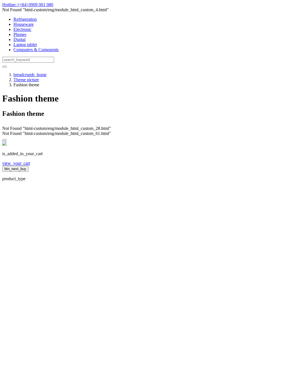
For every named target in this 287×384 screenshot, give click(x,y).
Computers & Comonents (36, 49)
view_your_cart (16, 163)
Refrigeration (25, 19)
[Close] (4, 140)
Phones (19, 34)
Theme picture (26, 79)
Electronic (22, 29)
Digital (19, 39)
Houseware (23, 24)
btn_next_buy (15, 169)
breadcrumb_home (30, 74)
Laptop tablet (25, 44)
